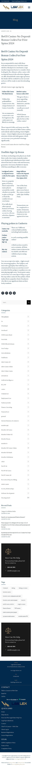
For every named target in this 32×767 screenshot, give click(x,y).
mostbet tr (4, 443)
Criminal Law (5, 394)
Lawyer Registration (7, 735)
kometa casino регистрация (10, 600)
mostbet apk (4, 425)
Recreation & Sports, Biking (9, 480)
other (3, 461)
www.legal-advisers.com (16, 670)
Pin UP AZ (4, 466)
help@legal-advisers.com (21, 1)
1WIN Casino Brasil (6, 335)
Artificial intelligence (7, 380)
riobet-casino (5, 484)
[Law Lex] (13, 7)
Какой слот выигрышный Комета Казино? (13, 517)
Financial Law (5, 412)
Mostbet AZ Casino (6, 430)
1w (2, 321)
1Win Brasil (4, 326)
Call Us (3, 696)
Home (3, 712)
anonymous (4, 376)
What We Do (5, 715)
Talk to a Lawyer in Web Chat (9, 690)
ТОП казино (17, 608)
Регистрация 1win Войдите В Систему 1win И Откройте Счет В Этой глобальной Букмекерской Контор (15, 525)
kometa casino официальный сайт (12, 596)
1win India (4, 339)
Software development (7, 493)
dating (13, 588)
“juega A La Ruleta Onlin (8, 511)
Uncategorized (5, 498)
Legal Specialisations (7, 720)
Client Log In (5, 729)
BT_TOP (3, 385)
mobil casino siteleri (8, 604)
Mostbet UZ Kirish (6, 452)
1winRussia (4, 357)
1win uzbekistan (5, 353)
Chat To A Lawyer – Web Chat (9, 726)
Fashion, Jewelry (6, 403)
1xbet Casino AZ (5, 362)
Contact (3, 723)
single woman (21, 604)
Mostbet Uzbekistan (7, 457)
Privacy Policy (12, 762)
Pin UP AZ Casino (6, 471)
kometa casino (7, 592)
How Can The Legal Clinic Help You (11, 718)
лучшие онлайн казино (9, 616)
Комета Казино (7, 608)
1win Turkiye (4, 348)
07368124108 (6, 1)
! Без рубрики (5, 317)
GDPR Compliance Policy (8, 743)
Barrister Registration (7, 732)
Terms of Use (5, 745)
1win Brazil (4, 330)
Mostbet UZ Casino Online (9, 448)
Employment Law (6, 398)
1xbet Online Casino (7, 371)
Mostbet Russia (5, 439)
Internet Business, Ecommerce (10, 421)
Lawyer (23, 600)
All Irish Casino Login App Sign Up (12, 87)
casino (3, 389)
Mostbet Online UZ (6, 434)
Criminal (5, 588)
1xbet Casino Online (7, 366)
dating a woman (23, 588)
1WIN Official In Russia (7, 344)
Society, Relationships (7, 489)
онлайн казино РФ (23, 616)
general (3, 416)
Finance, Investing (6, 407)
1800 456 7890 (11, 567)
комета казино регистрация (10, 612)
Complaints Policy (6, 748)
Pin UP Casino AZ (6, 475)
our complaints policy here (18, 764)
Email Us (3, 693)
